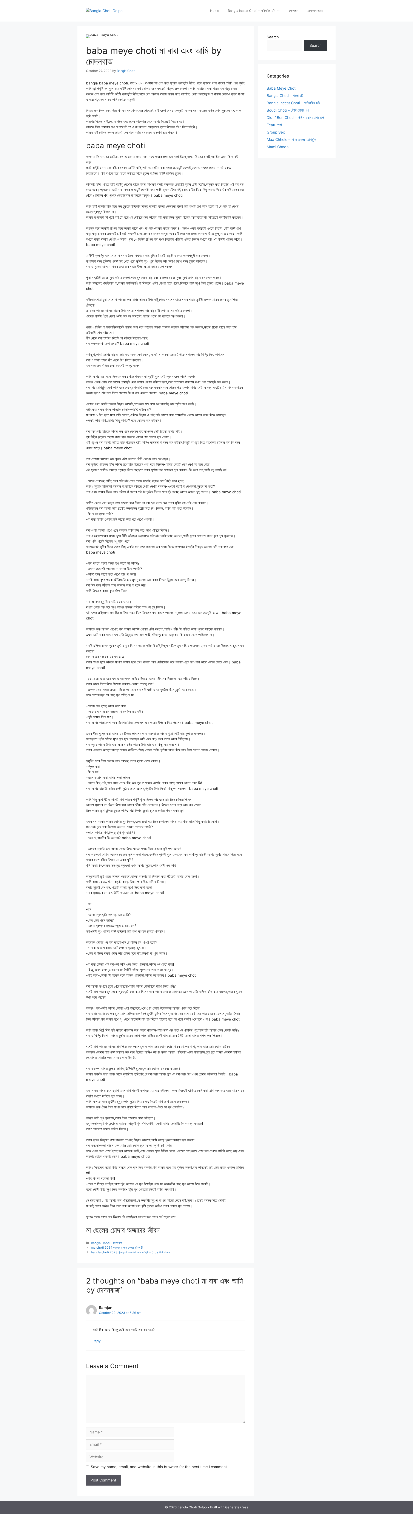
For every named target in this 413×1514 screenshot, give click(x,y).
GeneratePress (236, 1507)
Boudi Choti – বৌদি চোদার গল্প (288, 110)
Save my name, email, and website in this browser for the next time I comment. (159, 1467)
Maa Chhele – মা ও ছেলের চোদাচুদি (291, 139)
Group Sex (276, 132)
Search (273, 37)
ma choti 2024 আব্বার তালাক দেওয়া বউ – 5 (117, 1247)
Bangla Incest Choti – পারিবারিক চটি (251, 11)
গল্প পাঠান (293, 11)
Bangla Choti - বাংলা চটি (106, 1243)
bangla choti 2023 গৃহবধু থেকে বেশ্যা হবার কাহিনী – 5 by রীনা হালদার (130, 1252)
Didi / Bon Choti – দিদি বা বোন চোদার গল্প (295, 117)
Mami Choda (278, 147)
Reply (97, 1341)
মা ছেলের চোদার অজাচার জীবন (123, 1229)
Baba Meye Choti (281, 88)
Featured (274, 125)
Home (214, 11)
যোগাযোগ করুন (315, 11)
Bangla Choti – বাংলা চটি (285, 95)
